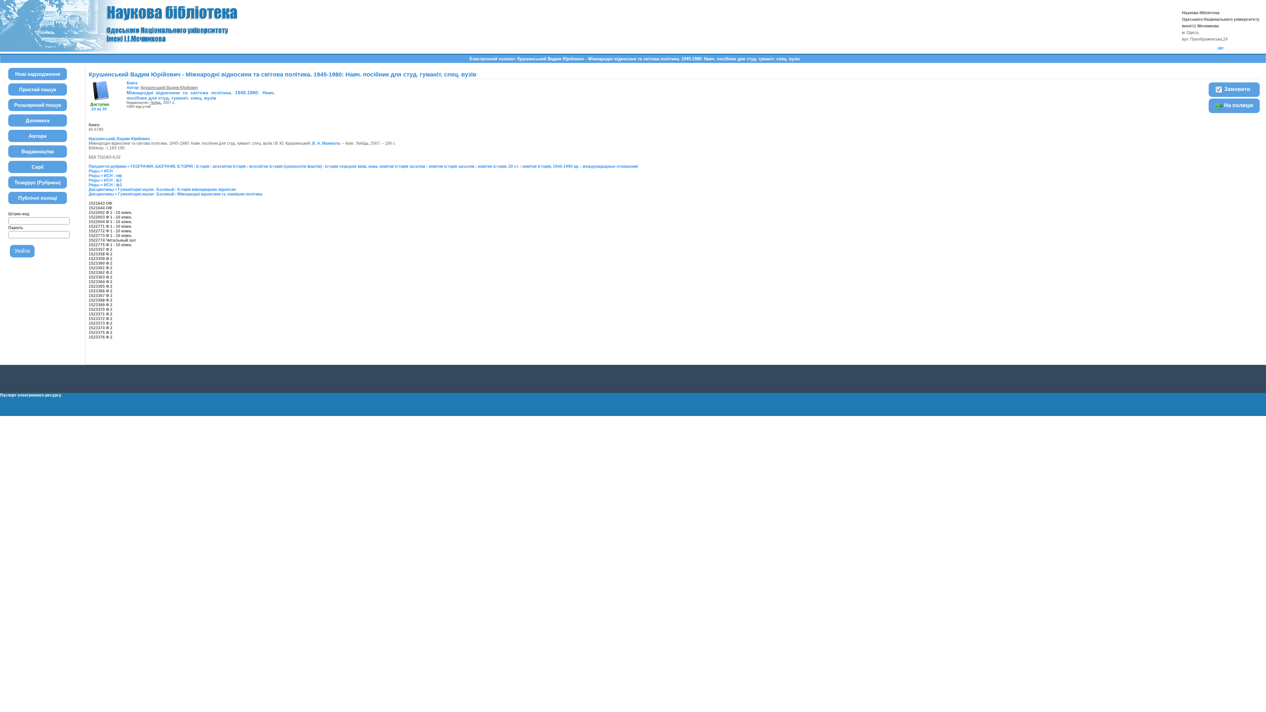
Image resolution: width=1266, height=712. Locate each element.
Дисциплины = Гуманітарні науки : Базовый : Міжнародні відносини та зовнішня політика (175, 194)
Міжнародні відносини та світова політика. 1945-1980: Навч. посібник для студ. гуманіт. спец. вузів (201, 95)
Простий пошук (37, 89)
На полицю (1238, 105)
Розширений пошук (37, 105)
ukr (1221, 48)
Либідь (155, 102)
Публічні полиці (37, 198)
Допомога (37, 120)
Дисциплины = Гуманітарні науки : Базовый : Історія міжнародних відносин (162, 189)
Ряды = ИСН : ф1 (105, 180)
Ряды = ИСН (101, 171)
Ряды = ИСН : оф (105, 175)
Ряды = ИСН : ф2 (105, 185)
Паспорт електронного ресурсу (30, 395)
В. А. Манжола (326, 143)
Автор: (134, 85)
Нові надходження (37, 74)
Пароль (15, 227)
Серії (38, 167)
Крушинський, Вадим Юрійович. (120, 138)
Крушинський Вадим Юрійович (169, 87)
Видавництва (37, 151)
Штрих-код (18, 214)
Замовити (1236, 89)
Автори (37, 136)
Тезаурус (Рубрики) (38, 182)
